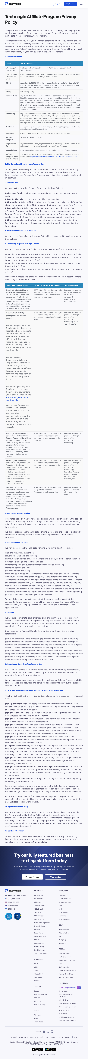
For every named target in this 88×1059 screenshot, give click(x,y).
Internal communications (67, 970)
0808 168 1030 (13, 902)
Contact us (62, 943)
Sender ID (37, 912)
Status (60, 1037)
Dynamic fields (39, 926)
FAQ (60, 936)
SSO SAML (38, 998)
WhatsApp (38, 977)
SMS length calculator (66, 1017)
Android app (38, 1022)
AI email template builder (67, 987)
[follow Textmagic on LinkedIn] (52, 1032)
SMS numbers (39, 916)
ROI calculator (63, 1000)
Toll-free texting (40, 905)
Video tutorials (64, 933)
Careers (13, 1037)
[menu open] (81, 3)
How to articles (64, 929)
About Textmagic (65, 899)
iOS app (37, 1018)
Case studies (63, 912)
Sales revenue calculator (67, 1003)
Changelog (62, 940)
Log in (57, 4)
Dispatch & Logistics (66, 974)
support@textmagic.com (17, 895)
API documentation (65, 902)
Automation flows (40, 936)
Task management (40, 953)
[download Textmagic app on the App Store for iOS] (37, 1050)
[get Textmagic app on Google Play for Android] (51, 1050)
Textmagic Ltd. (39, 1055)
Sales (60, 964)
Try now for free (32, 877)
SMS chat (37, 902)
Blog (60, 905)
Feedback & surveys (66, 977)
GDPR (46, 1037)
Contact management (42, 923)
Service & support (65, 953)
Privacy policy (23, 1037)
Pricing (36, 991)
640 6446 (11, 909)
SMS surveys (38, 943)
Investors (68, 1037)
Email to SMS (38, 899)
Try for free (70, 4)
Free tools (62, 895)
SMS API (37, 940)
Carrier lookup (39, 946)
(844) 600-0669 (14, 899)
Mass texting (38, 895)
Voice (36, 970)
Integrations (38, 933)
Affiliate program (64, 919)
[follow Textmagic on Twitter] (48, 1032)
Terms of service (36, 1037)
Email (36, 964)
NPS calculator (64, 1010)
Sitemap (53, 1037)
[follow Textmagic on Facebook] (44, 1032)
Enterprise (37, 1001)
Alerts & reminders (65, 957)
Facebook (37, 981)
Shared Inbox (39, 919)
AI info (76, 1037)
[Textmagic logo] (13, 3)
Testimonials (63, 916)
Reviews (61, 909)
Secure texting (39, 1005)
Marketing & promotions (67, 960)
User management (40, 994)
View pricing (55, 877)
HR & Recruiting (64, 967)
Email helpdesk (39, 950)
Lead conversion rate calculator (66, 995)
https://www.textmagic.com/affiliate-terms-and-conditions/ (53, 157)
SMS (36, 967)
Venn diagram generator (67, 1007)
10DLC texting (39, 909)
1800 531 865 (13, 905)
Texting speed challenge (67, 1020)
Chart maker (63, 1014)
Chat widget (38, 974)
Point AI (37, 929)
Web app (37, 1015)
